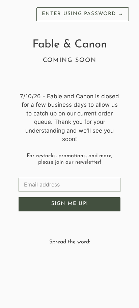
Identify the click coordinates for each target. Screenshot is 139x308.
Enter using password (82, 13)
